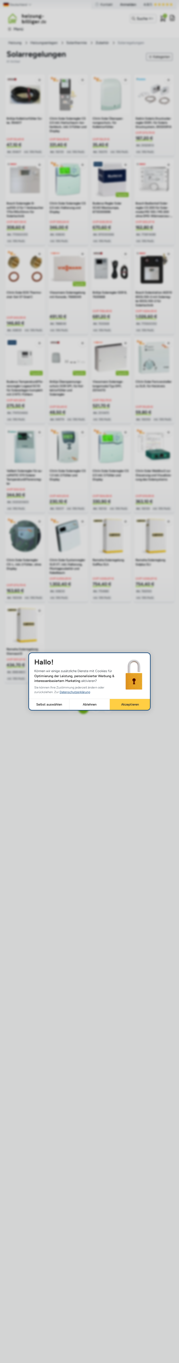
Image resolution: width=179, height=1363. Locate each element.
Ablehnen (89, 704)
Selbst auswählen (49, 704)
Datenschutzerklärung (75, 692)
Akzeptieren (130, 704)
